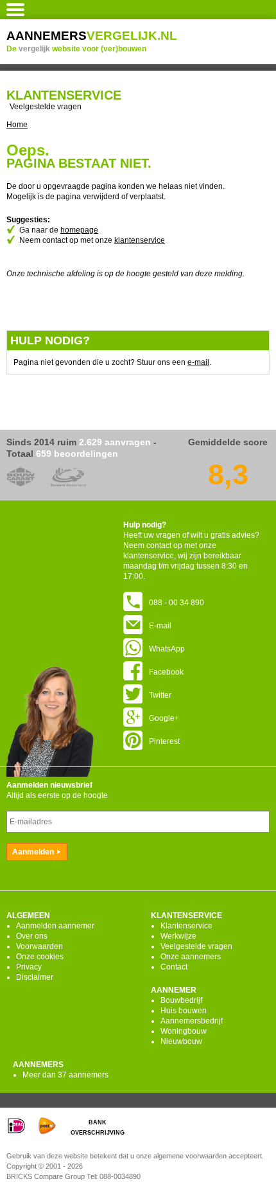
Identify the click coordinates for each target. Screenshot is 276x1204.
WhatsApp (167, 648)
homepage (79, 230)
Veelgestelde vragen (46, 106)
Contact (173, 966)
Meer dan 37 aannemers (65, 1074)
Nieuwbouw (181, 1041)
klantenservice (139, 240)
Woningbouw (183, 1031)
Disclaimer (34, 977)
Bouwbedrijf (181, 1000)
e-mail (198, 362)
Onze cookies (40, 956)
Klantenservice (186, 925)
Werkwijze (178, 936)
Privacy (29, 966)
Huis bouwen (183, 1010)
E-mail (160, 625)
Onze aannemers (190, 956)
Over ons (31, 936)
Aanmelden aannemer (55, 925)
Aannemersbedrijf (191, 1020)
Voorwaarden (39, 946)
